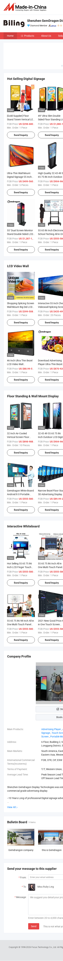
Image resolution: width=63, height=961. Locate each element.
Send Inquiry (21, 135)
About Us (46, 35)
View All (11, 807)
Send (33, 926)
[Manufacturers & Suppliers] (26, 7)
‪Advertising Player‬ (51, 729)
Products (29, 35)
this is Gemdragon (52, 850)
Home (10, 35)
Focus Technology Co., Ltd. (44, 947)
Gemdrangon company (20, 850)
